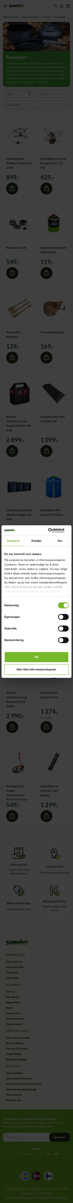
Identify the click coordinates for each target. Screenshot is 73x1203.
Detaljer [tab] (36, 540)
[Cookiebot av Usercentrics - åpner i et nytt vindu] (52, 530)
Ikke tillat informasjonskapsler (36, 669)
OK (36, 657)
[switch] (63, 617)
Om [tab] (59, 540)
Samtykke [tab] (13, 540)
